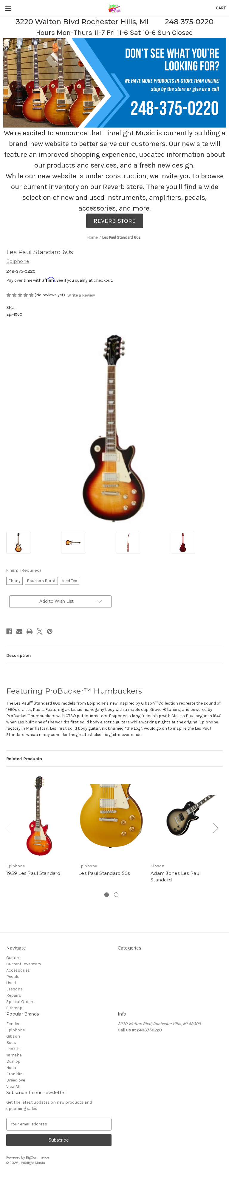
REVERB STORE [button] (115, 220)
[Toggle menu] (8, 8)
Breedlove (15, 1080)
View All (13, 1086)
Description (18, 655)
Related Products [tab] (24, 758)
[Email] (19, 631)
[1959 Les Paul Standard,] (39, 816)
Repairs (13, 995)
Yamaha (14, 1055)
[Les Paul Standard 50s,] (111, 816)
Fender (13, 1023)
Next (215, 828)
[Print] (30, 631)
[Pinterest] (50, 631)
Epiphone (15, 1030)
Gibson (13, 1036)
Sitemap (14, 1007)
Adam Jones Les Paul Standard (176, 876)
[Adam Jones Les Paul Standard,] (183, 816)
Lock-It (13, 1048)
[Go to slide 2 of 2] (116, 894)
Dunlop (13, 1061)
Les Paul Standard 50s (104, 873)
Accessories (18, 970)
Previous (8, 828)
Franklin (14, 1073)
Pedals (12, 976)
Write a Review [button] (81, 295)
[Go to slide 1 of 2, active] (106, 894)
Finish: (23, 570)
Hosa (11, 1067)
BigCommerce (37, 1157)
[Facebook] (9, 631)
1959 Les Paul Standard (33, 873)
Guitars (13, 957)
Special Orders (20, 1001)
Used (11, 982)
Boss (11, 1042)
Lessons (14, 989)
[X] (40, 631)
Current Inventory (23, 964)
